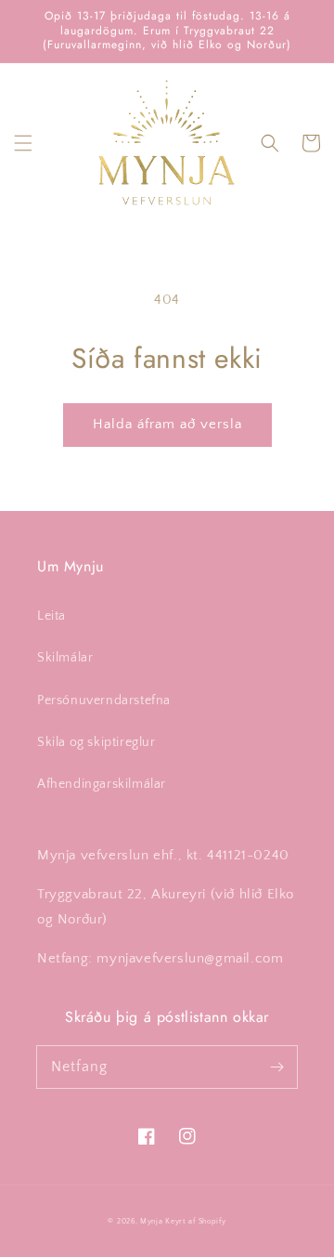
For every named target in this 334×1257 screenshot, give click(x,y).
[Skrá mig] (276, 1066)
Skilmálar (65, 657)
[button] (23, 143)
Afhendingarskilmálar (101, 784)
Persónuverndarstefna (104, 700)
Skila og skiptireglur (96, 742)
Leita (51, 616)
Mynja (151, 1221)
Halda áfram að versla (167, 424)
